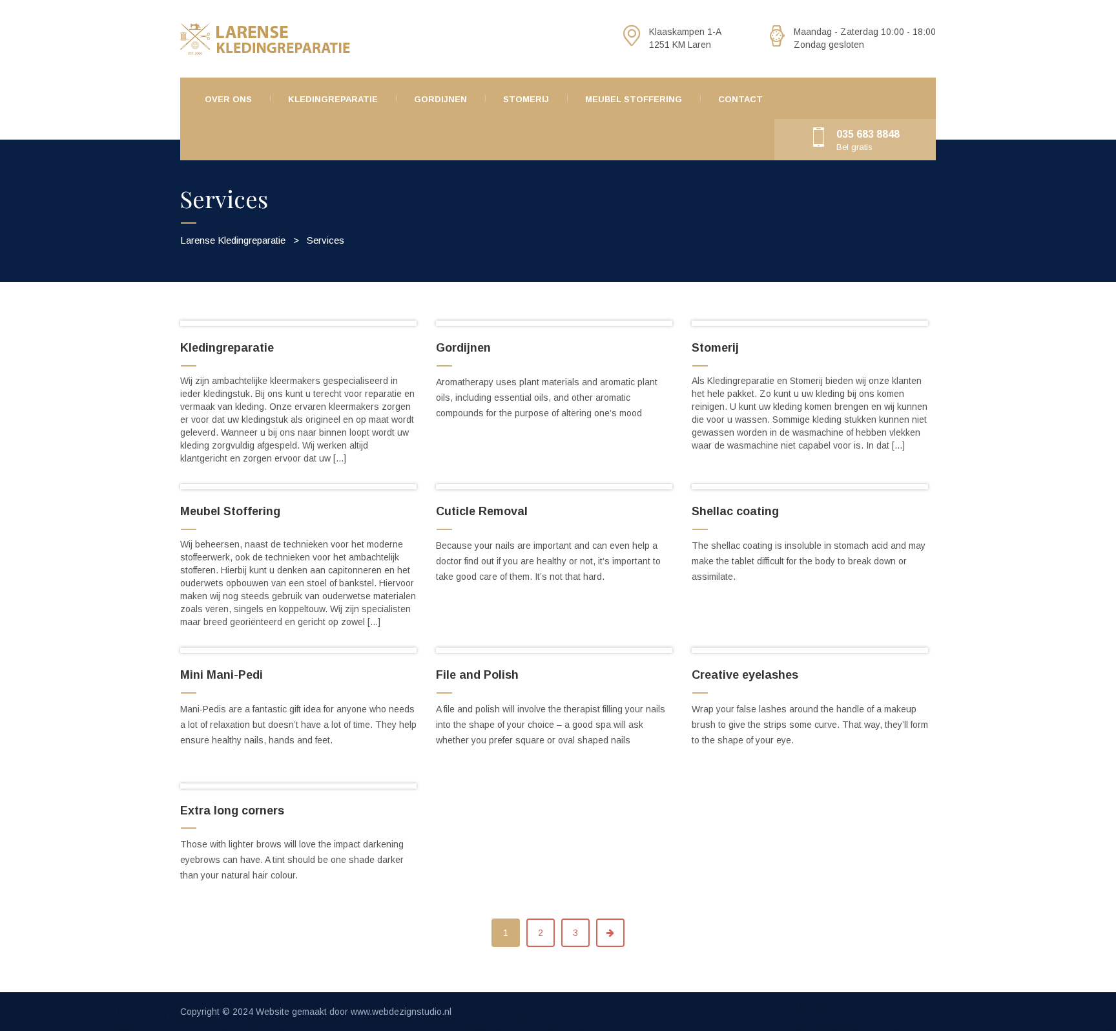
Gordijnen (440, 99)
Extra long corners (232, 810)
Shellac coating (735, 511)
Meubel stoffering (633, 99)
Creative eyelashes (745, 674)
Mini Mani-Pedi (221, 674)
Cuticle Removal (482, 511)
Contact (740, 99)
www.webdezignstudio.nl (401, 1011)
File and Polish (477, 674)
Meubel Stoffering (230, 511)
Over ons (228, 99)
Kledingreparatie (333, 99)
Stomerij (526, 99)
